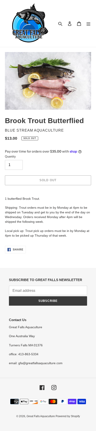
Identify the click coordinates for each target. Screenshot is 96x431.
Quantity (10, 156)
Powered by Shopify (68, 416)
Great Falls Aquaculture (41, 416)
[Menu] (88, 23)
